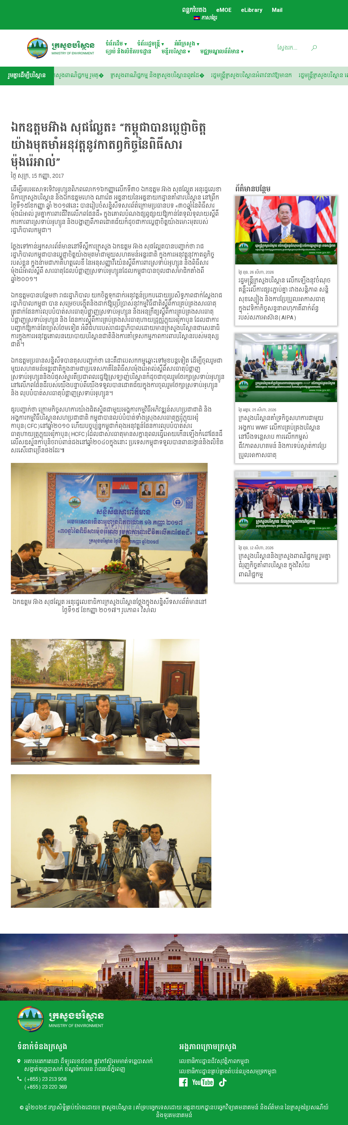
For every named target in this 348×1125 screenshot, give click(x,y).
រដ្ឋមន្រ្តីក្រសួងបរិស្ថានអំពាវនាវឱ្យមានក (278, 75)
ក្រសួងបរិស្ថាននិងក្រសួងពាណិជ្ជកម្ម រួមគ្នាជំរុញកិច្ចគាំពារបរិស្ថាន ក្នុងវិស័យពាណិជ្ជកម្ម (285, 565)
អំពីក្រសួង (184, 44)
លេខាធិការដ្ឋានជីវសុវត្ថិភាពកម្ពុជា (214, 1061)
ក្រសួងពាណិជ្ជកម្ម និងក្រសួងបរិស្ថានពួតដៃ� (184, 75)
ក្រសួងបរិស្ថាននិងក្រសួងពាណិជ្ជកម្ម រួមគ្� (85, 75)
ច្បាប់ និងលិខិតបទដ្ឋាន (129, 52)
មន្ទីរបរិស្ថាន (174, 52)
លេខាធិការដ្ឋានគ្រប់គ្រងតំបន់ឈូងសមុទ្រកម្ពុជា (228, 1071)
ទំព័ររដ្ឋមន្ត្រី (148, 44)
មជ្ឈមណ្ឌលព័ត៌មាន (220, 52)
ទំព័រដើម (114, 44)
